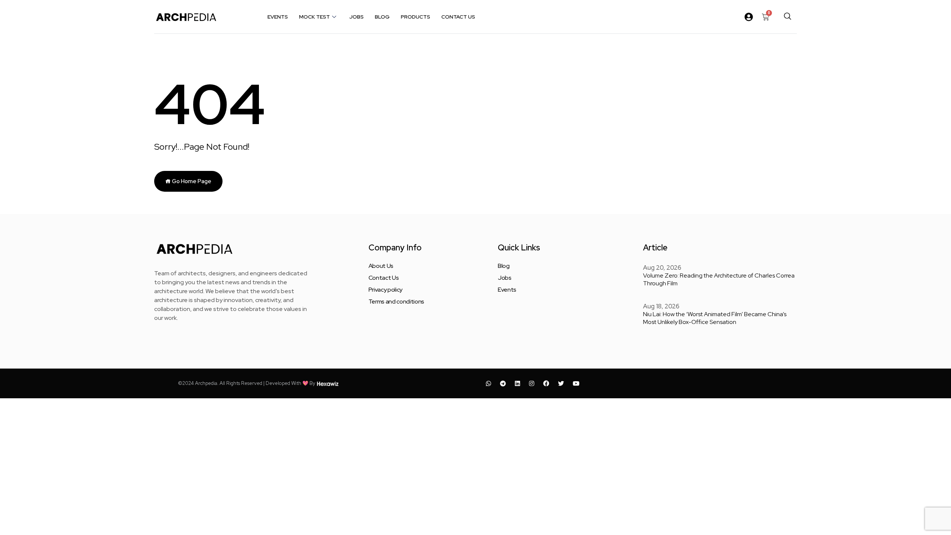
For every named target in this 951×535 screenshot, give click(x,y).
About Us (381, 266)
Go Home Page (191, 181)
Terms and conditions (397, 302)
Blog (382, 16)
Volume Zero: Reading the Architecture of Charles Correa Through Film (719, 279)
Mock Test (314, 16)
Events (277, 16)
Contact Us (458, 16)
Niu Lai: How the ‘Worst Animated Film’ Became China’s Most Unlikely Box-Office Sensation (714, 318)
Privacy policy (386, 290)
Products (415, 16)
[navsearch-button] (787, 16)
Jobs (356, 16)
